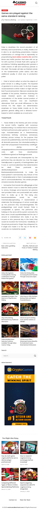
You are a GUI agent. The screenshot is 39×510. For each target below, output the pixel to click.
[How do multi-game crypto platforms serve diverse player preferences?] (10, 447)
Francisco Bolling (10, 20)
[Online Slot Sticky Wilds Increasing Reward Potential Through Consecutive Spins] (29, 264)
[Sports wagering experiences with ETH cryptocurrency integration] (29, 474)
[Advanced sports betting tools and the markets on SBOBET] (29, 309)
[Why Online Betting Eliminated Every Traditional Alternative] (10, 309)
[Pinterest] (30, 238)
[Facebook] (20, 238)
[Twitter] (25, 238)
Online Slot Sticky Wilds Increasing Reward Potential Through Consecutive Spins (28, 274)
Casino (5, 10)
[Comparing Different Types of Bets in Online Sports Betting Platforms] (10, 474)
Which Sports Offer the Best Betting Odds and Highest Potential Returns (28, 298)
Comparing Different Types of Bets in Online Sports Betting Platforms (10, 485)
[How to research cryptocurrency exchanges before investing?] (29, 447)
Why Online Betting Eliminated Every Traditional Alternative (10, 319)
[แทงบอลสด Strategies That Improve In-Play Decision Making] (10, 288)
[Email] (35, 238)
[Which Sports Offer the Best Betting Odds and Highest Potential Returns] (29, 288)
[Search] (36, 3)
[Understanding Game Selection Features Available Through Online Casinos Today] (10, 331)
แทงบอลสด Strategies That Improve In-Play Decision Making (9, 298)
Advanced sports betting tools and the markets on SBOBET (27, 319)
